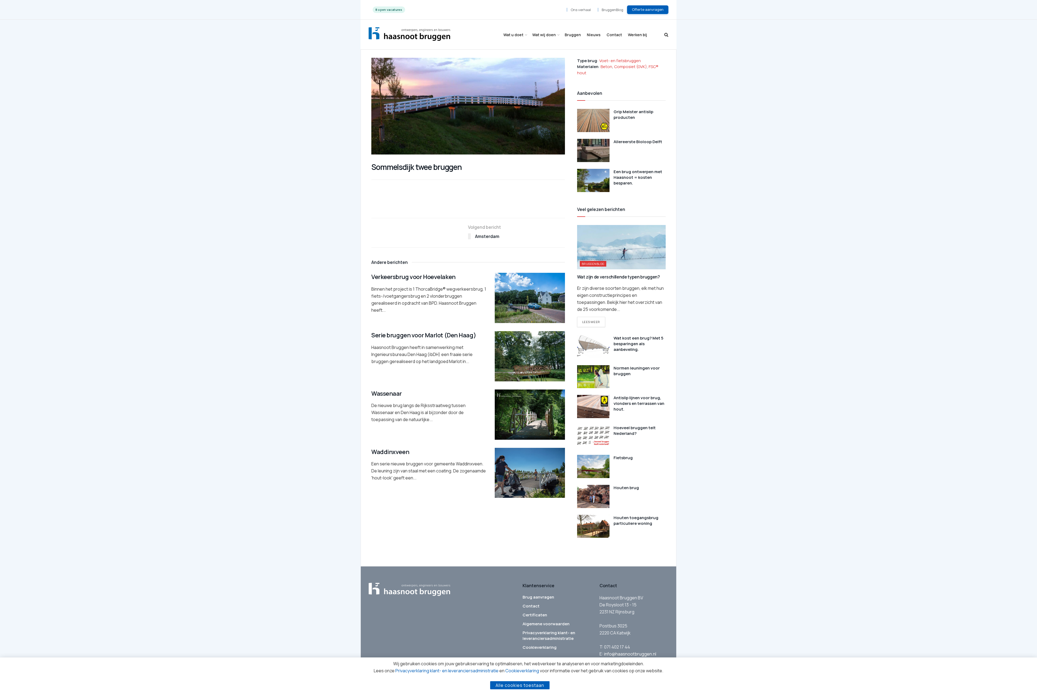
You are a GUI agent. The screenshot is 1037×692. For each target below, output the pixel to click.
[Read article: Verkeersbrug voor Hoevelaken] (530, 298)
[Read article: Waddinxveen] (530, 473)
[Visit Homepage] (409, 34)
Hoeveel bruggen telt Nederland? (635, 430)
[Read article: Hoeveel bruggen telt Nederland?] (593, 436)
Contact (614, 34)
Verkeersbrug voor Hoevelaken (413, 277)
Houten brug (626, 488)
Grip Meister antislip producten (633, 114)
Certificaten (535, 615)
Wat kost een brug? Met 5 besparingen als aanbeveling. (638, 343)
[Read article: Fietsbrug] (593, 466)
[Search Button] (666, 35)
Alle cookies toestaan (520, 685)
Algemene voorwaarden (546, 624)
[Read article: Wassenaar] (530, 414)
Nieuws (594, 34)
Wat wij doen (544, 34)
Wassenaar (386, 393)
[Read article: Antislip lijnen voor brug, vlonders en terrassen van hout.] (593, 406)
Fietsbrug (623, 458)
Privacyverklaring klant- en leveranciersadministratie (549, 635)
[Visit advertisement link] (468, 206)
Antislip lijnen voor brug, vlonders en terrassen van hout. (639, 403)
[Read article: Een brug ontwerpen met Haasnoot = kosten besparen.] (593, 180)
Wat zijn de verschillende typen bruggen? (618, 277)
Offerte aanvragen (648, 9)
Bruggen (573, 34)
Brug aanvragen (538, 597)
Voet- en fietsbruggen (620, 60)
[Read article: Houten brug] (593, 496)
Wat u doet (513, 34)
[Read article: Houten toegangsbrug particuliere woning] (593, 526)
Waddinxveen (390, 452)
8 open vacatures (388, 10)
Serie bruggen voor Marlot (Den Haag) (423, 335)
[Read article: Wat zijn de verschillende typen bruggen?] (621, 247)
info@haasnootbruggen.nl (630, 654)
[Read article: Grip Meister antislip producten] (593, 120)
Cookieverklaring (540, 647)
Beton (606, 66)
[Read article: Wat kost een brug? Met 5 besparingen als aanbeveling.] (593, 346)
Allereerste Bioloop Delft (638, 142)
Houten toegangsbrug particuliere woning (636, 520)
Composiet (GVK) (630, 66)
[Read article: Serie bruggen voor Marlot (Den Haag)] (530, 356)
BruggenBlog (612, 9)
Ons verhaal (581, 9)
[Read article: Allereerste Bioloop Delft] (593, 150)
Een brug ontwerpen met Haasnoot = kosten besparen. (638, 177)
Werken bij (637, 34)
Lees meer (593, 322)
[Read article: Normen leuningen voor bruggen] (593, 376)
